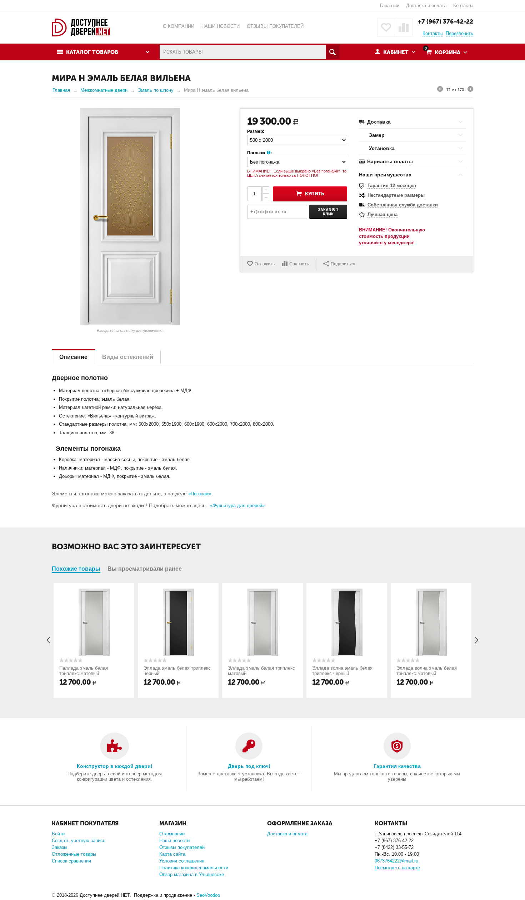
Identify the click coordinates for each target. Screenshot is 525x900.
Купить (314, 193)
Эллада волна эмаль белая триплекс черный (342, 670)
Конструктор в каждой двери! (114, 766)
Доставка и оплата (426, 5)
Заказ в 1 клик (328, 212)
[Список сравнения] (403, 27)
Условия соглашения (181, 861)
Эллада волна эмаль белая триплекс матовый (426, 670)
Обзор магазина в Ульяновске (191, 874)
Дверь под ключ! (249, 766)
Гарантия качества (397, 766)
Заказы (59, 847)
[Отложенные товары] (386, 27)
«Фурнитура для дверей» (237, 505)
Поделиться (343, 263)
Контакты (463, 5)
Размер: (255, 131)
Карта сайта (172, 854)
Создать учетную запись (78, 840)
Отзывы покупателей (182, 847)
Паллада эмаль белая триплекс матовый (83, 670)
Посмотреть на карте (397, 867)
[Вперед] (470, 90)
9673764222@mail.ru (396, 861)
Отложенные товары (74, 854)
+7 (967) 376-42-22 (445, 21)
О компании (172, 833)
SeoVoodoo (208, 895)
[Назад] (440, 90)
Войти (58, 833)
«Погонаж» (199, 493)
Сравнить (299, 263)
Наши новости (174, 840)
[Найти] (333, 52)
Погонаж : (259, 152)
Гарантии (389, 5)
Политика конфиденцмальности (193, 867)
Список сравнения (71, 861)
